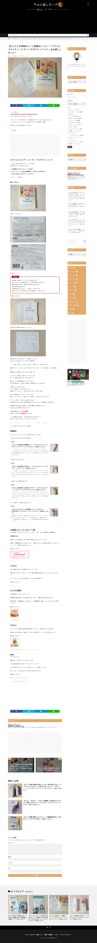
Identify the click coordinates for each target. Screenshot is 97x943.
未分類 (71, 309)
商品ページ (14, 177)
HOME (10, 38)
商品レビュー (40, 9)
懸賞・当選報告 (48, 9)
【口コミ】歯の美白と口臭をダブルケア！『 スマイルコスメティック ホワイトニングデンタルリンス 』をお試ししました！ (30, 488)
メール (10, 862)
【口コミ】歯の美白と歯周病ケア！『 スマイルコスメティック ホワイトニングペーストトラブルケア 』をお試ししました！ (30, 445)
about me (33, 9)
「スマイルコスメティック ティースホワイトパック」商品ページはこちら (29, 422)
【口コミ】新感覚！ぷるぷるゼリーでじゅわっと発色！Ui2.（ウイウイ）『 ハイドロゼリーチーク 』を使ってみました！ (76, 206)
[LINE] (53, 105)
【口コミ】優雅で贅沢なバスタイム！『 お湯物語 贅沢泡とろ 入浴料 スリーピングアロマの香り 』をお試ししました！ (42, 818)
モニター (28, 56)
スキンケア (72, 282)
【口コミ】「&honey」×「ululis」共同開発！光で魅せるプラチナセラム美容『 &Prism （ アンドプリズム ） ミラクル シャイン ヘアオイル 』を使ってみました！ (42, 802)
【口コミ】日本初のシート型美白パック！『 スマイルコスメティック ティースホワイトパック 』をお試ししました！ (50, 38)
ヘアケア (20, 784)
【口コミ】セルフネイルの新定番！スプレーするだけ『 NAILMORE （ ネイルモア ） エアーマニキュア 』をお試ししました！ (30, 511)
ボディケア (72, 290)
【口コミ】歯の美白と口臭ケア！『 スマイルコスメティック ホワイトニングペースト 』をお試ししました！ (30, 467)
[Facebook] (16, 105)
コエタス (12, 585)
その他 (71, 267)
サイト (9, 868)
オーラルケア (23, 38)
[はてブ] (41, 105)
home (28, 9)
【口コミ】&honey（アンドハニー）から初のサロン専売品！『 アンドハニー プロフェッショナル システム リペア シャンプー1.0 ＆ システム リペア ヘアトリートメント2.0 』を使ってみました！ (76, 196)
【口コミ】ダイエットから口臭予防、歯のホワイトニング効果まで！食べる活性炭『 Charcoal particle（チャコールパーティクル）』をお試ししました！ (38, 918)
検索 (69, 146)
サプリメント (73, 279)
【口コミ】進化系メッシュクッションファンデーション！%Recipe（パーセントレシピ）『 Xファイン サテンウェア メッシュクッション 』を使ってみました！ (76, 222)
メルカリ (55, 9)
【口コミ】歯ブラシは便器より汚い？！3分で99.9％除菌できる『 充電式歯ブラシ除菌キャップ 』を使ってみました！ (17, 917)
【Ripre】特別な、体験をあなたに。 (19, 681)
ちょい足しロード (53, 937)
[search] (87, 35)
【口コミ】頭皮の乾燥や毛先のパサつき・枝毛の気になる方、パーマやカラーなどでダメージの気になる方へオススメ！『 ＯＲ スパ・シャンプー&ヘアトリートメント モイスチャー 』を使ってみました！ (42, 787)
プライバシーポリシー (64, 9)
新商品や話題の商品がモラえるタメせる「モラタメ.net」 (24, 649)
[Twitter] (29, 105)
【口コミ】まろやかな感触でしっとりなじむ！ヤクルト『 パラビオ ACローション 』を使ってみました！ (76, 231)
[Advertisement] (48, 22)
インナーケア (73, 271)
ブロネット (24, 56)
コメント (10, 842)
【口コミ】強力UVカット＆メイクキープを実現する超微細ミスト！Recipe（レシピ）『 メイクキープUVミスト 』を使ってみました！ (76, 214)
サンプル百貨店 (14, 620)
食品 (71, 312)
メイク (71, 294)
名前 (9, 856)
